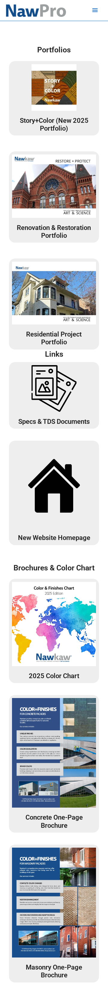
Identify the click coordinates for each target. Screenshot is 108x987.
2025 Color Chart (54, 676)
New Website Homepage (54, 538)
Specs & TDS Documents (54, 421)
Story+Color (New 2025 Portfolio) (54, 124)
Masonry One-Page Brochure (54, 971)
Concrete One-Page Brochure (54, 821)
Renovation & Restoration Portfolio (54, 231)
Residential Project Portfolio (54, 338)
